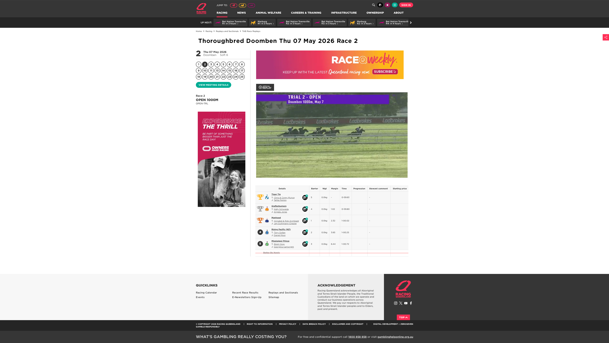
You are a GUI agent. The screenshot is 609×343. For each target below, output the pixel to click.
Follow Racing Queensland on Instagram (395, 303)
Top (402, 317)
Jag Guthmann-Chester (285, 223)
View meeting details (213, 85)
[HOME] (202, 9)
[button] (230, 22)
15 (229, 70)
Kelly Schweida (281, 209)
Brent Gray (279, 244)
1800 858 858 (357, 336)
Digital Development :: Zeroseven (393, 324)
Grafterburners (279, 206)
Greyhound (251, 5)
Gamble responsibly (208, 327)
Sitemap (273, 297)
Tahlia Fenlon (280, 200)
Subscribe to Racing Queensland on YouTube (406, 303)
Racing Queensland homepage (403, 289)
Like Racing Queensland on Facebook (411, 303)
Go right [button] (410, 22)
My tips (387, 5)
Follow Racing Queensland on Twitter (401, 303)
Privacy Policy (287, 324)
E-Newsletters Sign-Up (247, 297)
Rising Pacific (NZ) (281, 229)
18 (198, 76)
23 (229, 76)
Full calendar (395, 5)
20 (211, 76)
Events (200, 297)
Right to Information (260, 324)
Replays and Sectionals (283, 292)
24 (236, 76)
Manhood (276, 217)
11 (211, 70)
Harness (242, 5)
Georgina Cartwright (284, 247)
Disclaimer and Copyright (347, 324)
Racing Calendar (206, 292)
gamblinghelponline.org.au (395, 336)
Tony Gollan (279, 232)
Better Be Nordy (271, 252)
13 (217, 70)
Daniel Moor (280, 235)
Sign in (406, 5)
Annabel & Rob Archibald (286, 221)
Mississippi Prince (280, 241)
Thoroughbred (233, 5)
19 (204, 76)
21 (217, 76)
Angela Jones (280, 212)
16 (235, 70)
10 (204, 70)
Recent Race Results (245, 292)
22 (223, 76)
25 (242, 76)
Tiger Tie (276, 194)
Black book (380, 5)
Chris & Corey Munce (284, 197)
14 (223, 70)
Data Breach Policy (314, 324)
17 (242, 70)
